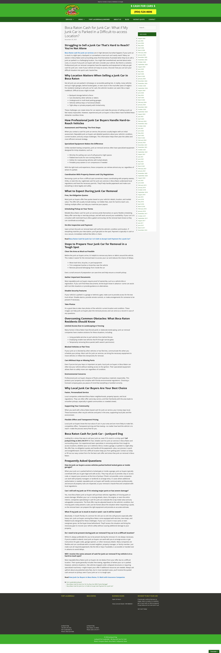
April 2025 (141, 74)
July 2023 (140, 116)
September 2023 (143, 112)
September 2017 (143, 218)
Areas (80, 19)
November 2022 (142, 123)
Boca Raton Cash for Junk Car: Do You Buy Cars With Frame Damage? (87, 584)
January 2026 (142, 55)
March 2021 (141, 166)
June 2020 (141, 183)
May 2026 (141, 45)
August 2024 (141, 90)
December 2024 (142, 81)
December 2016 (142, 230)
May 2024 (141, 95)
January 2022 (142, 142)
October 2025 (142, 62)
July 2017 (140, 223)
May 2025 (141, 71)
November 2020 (142, 173)
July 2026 (140, 41)
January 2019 (142, 187)
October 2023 (142, 109)
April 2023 (141, 119)
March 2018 (141, 206)
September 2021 (143, 152)
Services (69, 19)
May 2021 (141, 161)
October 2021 (142, 150)
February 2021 (142, 168)
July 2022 (140, 128)
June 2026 (141, 43)
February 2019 (142, 185)
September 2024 (143, 88)
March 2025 (141, 76)
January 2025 (142, 78)
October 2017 (142, 216)
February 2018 (142, 209)
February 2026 (142, 52)
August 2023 (141, 114)
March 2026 (141, 50)
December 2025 (142, 57)
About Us (117, 19)
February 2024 (142, 102)
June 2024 (141, 93)
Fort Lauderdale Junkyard (99, 19)
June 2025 (141, 69)
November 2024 (142, 83)
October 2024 (142, 86)
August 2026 (141, 38)
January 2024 (142, 104)
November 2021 (142, 147)
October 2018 (142, 190)
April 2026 (141, 48)
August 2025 (141, 67)
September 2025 (143, 64)
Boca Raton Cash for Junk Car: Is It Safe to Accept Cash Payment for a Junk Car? (90, 586)
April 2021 (141, 164)
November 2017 (142, 213)
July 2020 (140, 180)
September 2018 (143, 192)
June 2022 (141, 131)
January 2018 (142, 211)
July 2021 (140, 157)
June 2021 (141, 159)
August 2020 (141, 178)
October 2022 (142, 126)
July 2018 (140, 197)
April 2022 (141, 135)
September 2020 (143, 176)
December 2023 (142, 107)
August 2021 (141, 154)
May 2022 (141, 133)
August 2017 (141, 220)
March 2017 (141, 228)
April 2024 (141, 97)
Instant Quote (139, 19)
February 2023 (142, 121)
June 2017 (141, 225)
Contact (152, 19)
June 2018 (141, 199)
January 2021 (142, 171)
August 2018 (141, 194)
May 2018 (141, 202)
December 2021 (142, 145)
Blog (127, 19)
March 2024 (141, 100)
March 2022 (141, 138)
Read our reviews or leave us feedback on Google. (110, 2)
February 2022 (142, 140)
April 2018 (141, 204)
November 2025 (142, 60)
